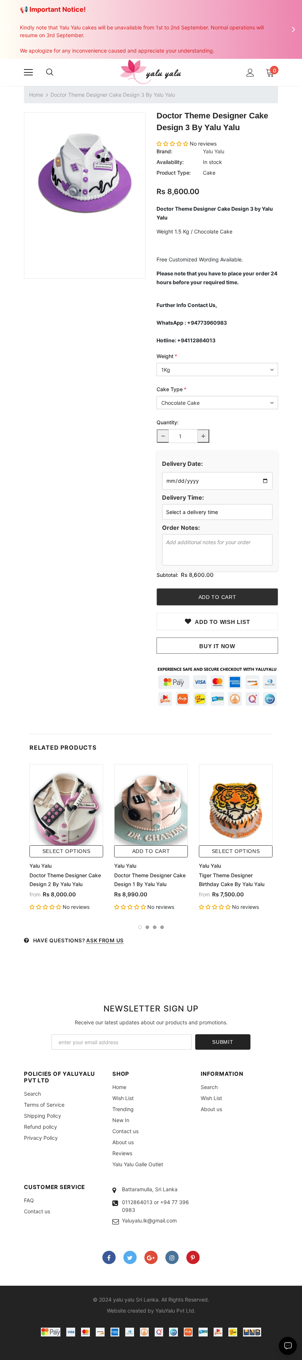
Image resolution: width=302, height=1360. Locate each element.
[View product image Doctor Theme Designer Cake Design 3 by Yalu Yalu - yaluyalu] (84, 173)
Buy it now (217, 646)
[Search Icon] (49, 72)
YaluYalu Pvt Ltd (174, 1310)
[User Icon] (250, 72)
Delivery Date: (182, 463)
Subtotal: (167, 575)
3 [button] (155, 927)
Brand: (164, 151)
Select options (66, 851)
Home (36, 95)
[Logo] (151, 72)
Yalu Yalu (213, 151)
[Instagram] (172, 1257)
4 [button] (162, 927)
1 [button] (140, 927)
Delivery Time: (183, 497)
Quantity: (168, 422)
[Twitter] (130, 1257)
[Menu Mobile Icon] (28, 72)
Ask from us (105, 940)
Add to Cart (151, 851)
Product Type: (174, 172)
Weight (167, 356)
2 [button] (147, 927)
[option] (84, 173)
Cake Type (171, 389)
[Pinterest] (193, 1257)
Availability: (170, 162)
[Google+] (151, 1257)
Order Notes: (181, 527)
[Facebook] (109, 1257)
